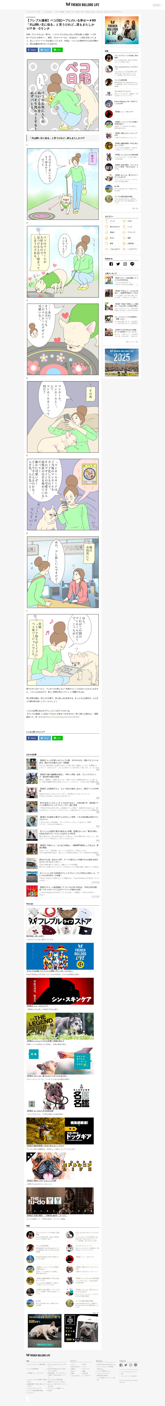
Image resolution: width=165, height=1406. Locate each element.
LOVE (49, 12)
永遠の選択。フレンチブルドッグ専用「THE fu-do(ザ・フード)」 (57, 1375)
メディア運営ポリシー (104, 1371)
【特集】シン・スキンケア (36, 1373)
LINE (58, 50)
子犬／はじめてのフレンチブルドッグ (57, 1365)
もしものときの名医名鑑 (55, 1379)
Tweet (46, 50)
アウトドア (131, 232)
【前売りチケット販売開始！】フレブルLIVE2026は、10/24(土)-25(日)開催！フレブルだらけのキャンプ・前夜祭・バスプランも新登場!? (126, 279)
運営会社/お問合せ (102, 1375)
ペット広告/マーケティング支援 (106, 1379)
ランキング (31, 1393)
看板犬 (112, 232)
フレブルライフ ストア (34, 1388)
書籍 (111, 243)
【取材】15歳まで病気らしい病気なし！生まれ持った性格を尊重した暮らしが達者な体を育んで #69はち (127, 305)
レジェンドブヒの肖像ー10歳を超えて (37, 1380)
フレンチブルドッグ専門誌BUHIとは (105, 1368)
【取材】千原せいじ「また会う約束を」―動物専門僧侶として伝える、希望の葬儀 (126, 292)
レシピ (130, 227)
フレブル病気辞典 (33, 1369)
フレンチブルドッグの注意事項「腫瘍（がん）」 (126, 318)
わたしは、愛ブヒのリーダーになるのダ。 (57, 1385)
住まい (112, 238)
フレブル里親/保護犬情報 (35, 1390)
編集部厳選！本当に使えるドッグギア (37, 1385)
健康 (129, 238)
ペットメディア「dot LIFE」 (129, 1376)
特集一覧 (95, 1313)
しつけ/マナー (133, 249)
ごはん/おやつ (115, 249)
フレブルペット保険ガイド (56, 1388)
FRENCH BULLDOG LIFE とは (106, 1364)
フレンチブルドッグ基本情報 (36, 1364)
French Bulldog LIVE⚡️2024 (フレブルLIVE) (56, 1370)
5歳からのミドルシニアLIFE (56, 1382)
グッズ (112, 221)
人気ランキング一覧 (131, 342)
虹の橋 (50, 1390)
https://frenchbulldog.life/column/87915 (62, 717)
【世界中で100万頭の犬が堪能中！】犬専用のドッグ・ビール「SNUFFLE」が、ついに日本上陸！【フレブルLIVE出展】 (126, 331)
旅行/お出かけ (115, 227)
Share (33, 50)
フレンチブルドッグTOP (33, 12)
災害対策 (131, 243)
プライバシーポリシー (104, 1373)
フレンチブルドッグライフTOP (129, 1373)
